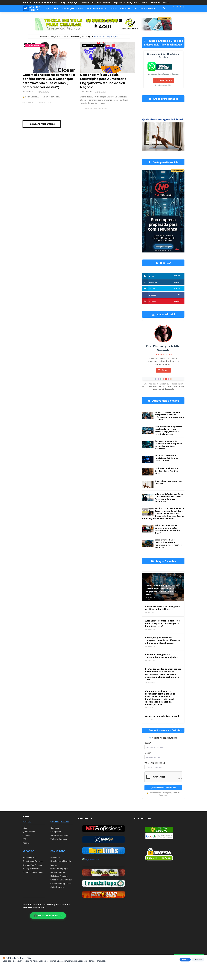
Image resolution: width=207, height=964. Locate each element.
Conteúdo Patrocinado (33, 872)
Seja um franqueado (97, 8)
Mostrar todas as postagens (106, 36)
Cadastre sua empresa (45, 2)
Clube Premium (57, 887)
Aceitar (185, 960)
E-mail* (147, 753)
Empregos (73, 2)
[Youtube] (183, 6)
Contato (26, 835)
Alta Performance (34, 46)
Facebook (164, 295)
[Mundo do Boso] (103, 872)
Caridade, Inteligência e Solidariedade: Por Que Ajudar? (166, 470)
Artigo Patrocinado (143, 8)
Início (25, 828)
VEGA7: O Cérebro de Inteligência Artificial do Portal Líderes (166, 458)
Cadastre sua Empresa (33, 861)
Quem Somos (52, 8)
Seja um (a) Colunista (73, 8)
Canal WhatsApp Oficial (60, 883)
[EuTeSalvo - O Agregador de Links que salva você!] (103, 894)
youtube (164, 301)
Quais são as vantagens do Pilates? (162, 119)
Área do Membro (57, 872)
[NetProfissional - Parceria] (103, 828)
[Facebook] (173, 6)
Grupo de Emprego (59, 868)
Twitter (164, 289)
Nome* (147, 743)
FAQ (63, 2)
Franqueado (55, 831)
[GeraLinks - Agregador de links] (103, 850)
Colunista (54, 828)
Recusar (198, 960)
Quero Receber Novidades (163, 788)
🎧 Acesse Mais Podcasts (48, 915)
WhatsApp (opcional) (154, 763)
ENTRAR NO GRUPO (163, 80)
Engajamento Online (93, 46)
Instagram (164, 282)
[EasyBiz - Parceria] (103, 839)
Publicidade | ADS (164, 18)
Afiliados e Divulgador (60, 835)
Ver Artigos (163, 371)
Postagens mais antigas (41, 124)
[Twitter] (180, 6)
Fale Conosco (103, 2)
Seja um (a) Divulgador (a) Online (130, 2)
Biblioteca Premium (120, 8)
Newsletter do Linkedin (60, 861)
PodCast (26, 843)
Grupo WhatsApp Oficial (61, 880)
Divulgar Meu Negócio (32, 865)
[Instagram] (177, 6)
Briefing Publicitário (31, 868)
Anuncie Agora (29, 857)
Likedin (164, 276)
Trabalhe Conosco (160, 2)
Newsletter (88, 2)
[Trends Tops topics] (103, 883)
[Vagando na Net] (103, 861)
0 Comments (29, 102)
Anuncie (27, 2)
